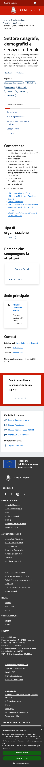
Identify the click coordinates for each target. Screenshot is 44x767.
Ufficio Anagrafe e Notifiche (19, 193)
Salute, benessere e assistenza (17, 587)
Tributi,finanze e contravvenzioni (18, 580)
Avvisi (7, 610)
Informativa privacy (13, 701)
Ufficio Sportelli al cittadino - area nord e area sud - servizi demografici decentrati (23, 207)
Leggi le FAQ (10, 672)
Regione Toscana (10, 2)
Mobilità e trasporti (13, 561)
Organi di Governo (12, 505)
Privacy (8, 704)
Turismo (8, 557)
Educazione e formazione (15, 572)
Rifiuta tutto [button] (22, 758)
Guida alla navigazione (14, 679)
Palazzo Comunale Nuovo (17, 307)
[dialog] (22, 747)
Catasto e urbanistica (13, 553)
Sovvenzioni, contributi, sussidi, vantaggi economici (21, 696)
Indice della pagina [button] (15, 104)
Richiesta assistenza (13, 675)
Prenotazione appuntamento (16, 664)
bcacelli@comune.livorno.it (27, 343)
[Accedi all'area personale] (35, 3)
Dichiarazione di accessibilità (16, 712)
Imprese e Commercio (14, 550)
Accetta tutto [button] (22, 753)
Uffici (7, 512)
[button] (22, 763)
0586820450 (18, 347)
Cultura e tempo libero (14, 542)
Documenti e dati (12, 527)
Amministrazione (18, 20)
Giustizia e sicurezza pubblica (17, 576)
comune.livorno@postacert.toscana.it (20, 648)
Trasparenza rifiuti (12, 716)
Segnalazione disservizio (15, 668)
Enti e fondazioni (12, 516)
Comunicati (9, 606)
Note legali (9, 708)
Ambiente (9, 583)
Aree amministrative (11, 22)
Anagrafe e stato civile (14, 538)
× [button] (41, 729)
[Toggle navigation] (4, 10)
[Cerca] (39, 10)
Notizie (8, 602)
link (10, 748)
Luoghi (8, 620)
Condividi (8, 73)
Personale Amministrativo (15, 523)
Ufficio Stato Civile (15, 201)
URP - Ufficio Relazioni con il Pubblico (16, 653)
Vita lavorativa (11, 546)
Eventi (8, 624)
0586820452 (18, 352)
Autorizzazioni (11, 591)
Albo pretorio (10, 690)
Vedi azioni (20, 73)
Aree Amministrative (13, 508)
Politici (8, 520)
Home (5, 20)
